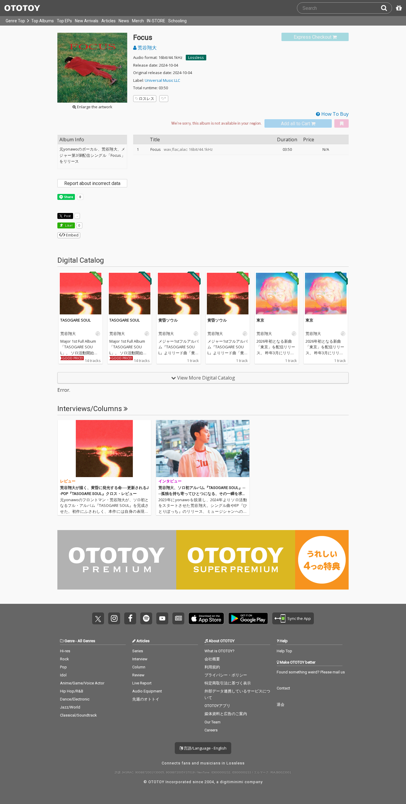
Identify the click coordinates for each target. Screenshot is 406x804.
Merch (138, 20)
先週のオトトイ (145, 699)
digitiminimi (231, 782)
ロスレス (146, 98)
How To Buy (334, 114)
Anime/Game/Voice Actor (82, 683)
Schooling (177, 20)
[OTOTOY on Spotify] (146, 618)
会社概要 (212, 659)
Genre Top (15, 20)
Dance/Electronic (74, 699)
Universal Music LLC (162, 80)
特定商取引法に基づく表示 (227, 683)
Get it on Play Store (248, 618)
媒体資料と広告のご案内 (225, 713)
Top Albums (42, 20)
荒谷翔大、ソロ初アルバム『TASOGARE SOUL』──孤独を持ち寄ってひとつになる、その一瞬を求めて (202, 493)
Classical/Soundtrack (78, 715)
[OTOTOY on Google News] (178, 618)
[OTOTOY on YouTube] (162, 618)
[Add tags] (163, 98)
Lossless (196, 57)
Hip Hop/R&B (71, 691)
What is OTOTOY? (219, 651)
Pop (63, 667)
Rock (64, 659)
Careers (211, 730)
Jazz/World (70, 707)
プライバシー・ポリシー (225, 675)
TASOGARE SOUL (75, 320)
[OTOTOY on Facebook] (130, 618)
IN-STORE (156, 20)
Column (138, 667)
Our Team (212, 722)
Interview (139, 659)
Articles (108, 20)
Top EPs (64, 20)
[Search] (386, 8)
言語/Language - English (204, 748)
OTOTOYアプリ (217, 705)
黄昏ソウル (168, 320)
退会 (280, 704)
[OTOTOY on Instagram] (114, 618)
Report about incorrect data (92, 183)
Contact (283, 688)
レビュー (67, 481)
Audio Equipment (147, 691)
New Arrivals (86, 20)
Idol (63, 675)
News (124, 20)
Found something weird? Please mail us (311, 672)
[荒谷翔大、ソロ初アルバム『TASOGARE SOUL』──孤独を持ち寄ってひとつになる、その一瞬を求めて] (202, 448)
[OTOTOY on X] (98, 618)
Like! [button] (68, 225)
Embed (71, 235)
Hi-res (65, 651)
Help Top (284, 651)
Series (137, 651)
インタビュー (170, 481)
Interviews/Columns (90, 409)
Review (138, 675)
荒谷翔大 (146, 47)
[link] (315, 37)
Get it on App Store (206, 618)
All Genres (86, 641)
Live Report (142, 683)
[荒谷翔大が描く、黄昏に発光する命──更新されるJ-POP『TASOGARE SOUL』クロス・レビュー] (104, 448)
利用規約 (212, 667)
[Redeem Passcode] (398, 8)
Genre (69, 641)
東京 (260, 320)
